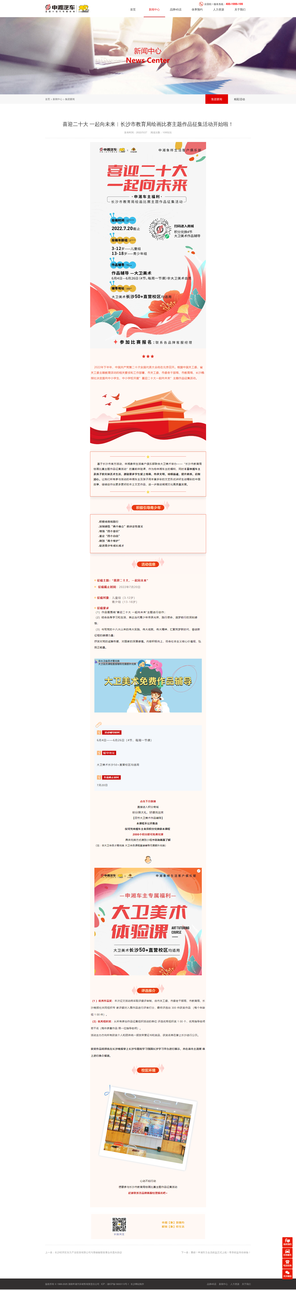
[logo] (67, 8)
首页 (133, 9)
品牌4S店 (176, 9)
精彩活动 (239, 99)
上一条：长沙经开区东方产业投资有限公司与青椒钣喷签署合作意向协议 (83, 1252)
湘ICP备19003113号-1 (118, 1284)
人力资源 (218, 9)
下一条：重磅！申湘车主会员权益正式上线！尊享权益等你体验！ (216, 1252)
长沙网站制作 (137, 1284)
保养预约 (197, 9)
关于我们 (240, 9)
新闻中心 (154, 9)
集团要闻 (216, 99)
